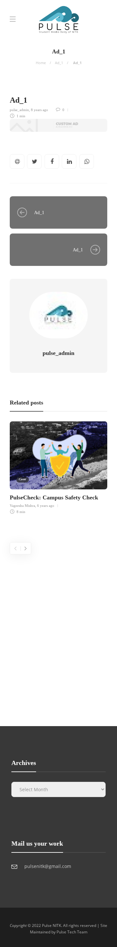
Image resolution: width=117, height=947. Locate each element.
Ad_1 (59, 62)
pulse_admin (19, 110)
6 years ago (45, 506)
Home (41, 62)
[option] (58, 467)
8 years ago (39, 110)
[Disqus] (58, 635)
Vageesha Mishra (22, 506)
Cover (22, 479)
